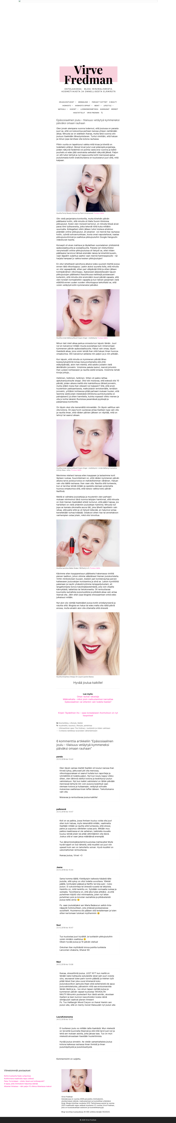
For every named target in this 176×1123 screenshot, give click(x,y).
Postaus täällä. (99, 213)
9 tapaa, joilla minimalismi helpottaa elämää (21, 1084)
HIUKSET (73, 109)
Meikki (80, 723)
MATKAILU (62, 109)
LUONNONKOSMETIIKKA (89, 109)
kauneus (72, 726)
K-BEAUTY (113, 102)
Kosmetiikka (64, 723)
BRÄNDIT (114, 109)
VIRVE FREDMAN (93, 113)
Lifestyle (73, 723)
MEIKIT (97, 106)
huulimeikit (63, 726)
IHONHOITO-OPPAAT (82, 106)
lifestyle (79, 726)
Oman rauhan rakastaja (88, 696)
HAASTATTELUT (79, 113)
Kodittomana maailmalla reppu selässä (19, 1078)
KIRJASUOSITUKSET (66, 102)
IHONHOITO (66, 106)
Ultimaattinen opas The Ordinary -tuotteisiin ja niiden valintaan (84, 728)
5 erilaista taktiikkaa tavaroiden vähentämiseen (78, 731)
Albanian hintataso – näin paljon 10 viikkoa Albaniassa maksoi (28, 1086)
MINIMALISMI (83, 102)
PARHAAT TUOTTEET (99, 102)
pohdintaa (88, 726)
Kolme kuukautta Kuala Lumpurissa (17, 1076)
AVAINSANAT (104, 109)
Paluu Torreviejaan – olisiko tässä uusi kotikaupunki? (24, 1081)
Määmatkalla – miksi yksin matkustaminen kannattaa (88, 699)
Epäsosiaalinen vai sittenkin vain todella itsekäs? (88, 702)
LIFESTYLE (107, 106)
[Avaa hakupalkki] (102, 112)
